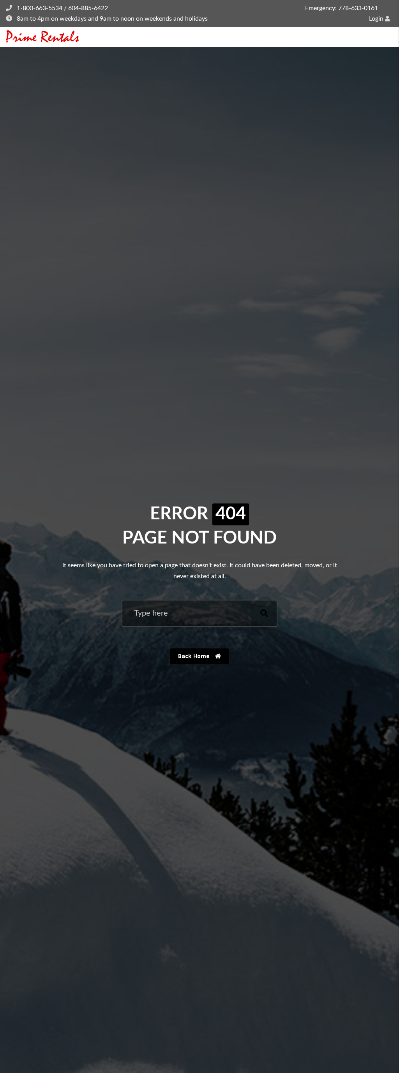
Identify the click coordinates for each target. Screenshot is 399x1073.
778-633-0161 (358, 8)
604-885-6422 (88, 8)
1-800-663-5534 (39, 8)
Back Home (194, 656)
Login (377, 19)
